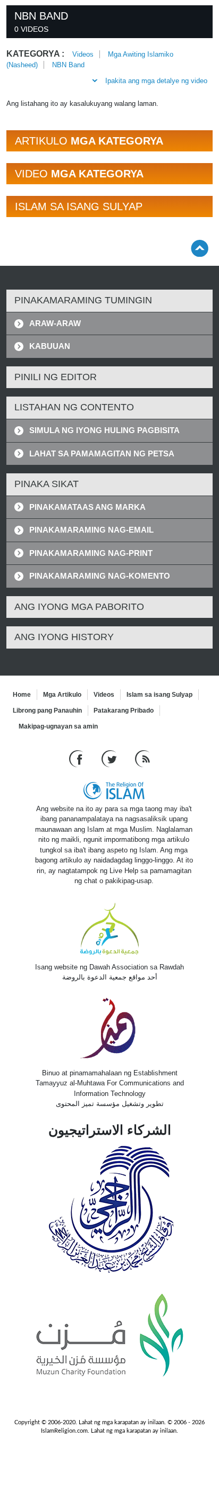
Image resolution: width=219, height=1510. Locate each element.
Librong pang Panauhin (47, 710)
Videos (83, 54)
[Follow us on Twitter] (110, 758)
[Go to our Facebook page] (77, 758)
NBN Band (68, 65)
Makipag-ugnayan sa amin (58, 726)
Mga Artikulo (62, 694)
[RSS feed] (142, 758)
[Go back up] (199, 248)
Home (22, 694)
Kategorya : (35, 53)
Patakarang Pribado (124, 710)
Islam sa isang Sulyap (159, 694)
